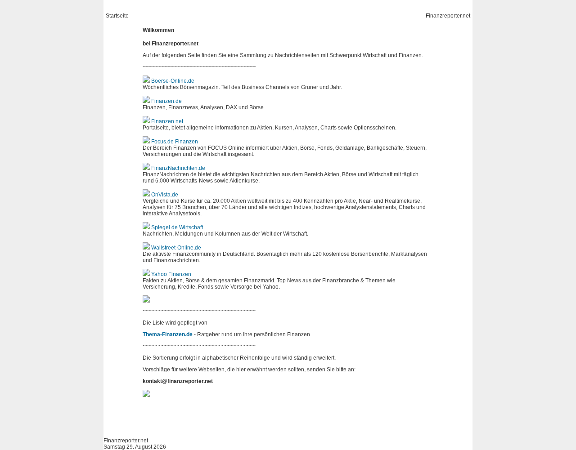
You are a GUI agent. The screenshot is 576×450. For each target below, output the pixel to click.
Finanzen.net (167, 121)
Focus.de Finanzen (174, 141)
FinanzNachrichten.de (178, 168)
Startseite (117, 16)
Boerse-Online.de (172, 81)
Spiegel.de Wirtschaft (177, 227)
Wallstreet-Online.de (176, 248)
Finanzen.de (166, 101)
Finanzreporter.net (448, 16)
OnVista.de (164, 195)
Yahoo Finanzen (171, 274)
